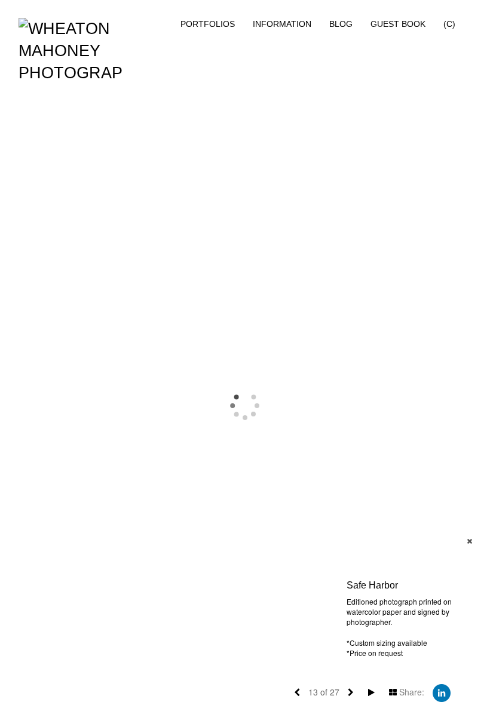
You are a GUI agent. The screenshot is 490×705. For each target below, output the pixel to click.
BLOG (341, 24)
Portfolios (207, 24)
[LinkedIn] (442, 692)
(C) (449, 24)
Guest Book (397, 24)
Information (282, 24)
